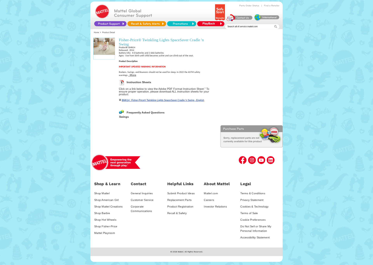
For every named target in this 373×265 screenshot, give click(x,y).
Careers (209, 199)
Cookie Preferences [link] (253, 219)
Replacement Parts (179, 199)
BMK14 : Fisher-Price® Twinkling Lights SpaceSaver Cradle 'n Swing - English (163, 100)
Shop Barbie (102, 213)
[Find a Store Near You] (272, 5)
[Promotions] (181, 23)
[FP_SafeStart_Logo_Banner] (220, 20)
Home (96, 32)
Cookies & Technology (254, 206)
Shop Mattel (102, 193)
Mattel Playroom (104, 232)
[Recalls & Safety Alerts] (146, 23)
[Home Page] (102, 17)
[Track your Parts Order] (249, 5)
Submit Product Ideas (181, 193)
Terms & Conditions (252, 193)
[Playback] (211, 23)
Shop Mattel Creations (108, 206)
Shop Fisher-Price (105, 226)
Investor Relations (215, 206)
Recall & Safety (177, 213)
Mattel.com (211, 193)
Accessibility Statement (255, 237)
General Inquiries (142, 193)
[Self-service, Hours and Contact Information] (240, 20)
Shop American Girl (106, 199)
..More (132, 75)
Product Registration (180, 206)
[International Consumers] (267, 20)
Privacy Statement (251, 199)
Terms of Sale (249, 213)
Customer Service (142, 199)
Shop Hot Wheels (105, 219)
